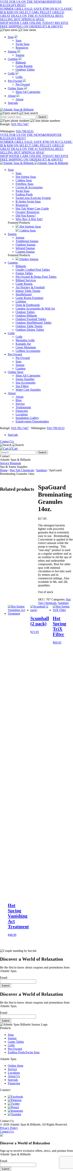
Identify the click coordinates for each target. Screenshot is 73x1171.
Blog (19, 400)
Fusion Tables (24, 273)
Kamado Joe (23, 343)
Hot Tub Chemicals (22, 470)
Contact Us (7, 441)
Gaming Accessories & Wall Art (35, 308)
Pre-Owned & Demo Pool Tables (36, 276)
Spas (11, 37)
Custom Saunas (25, 251)
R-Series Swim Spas (28, 201)
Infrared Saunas (25, 248)
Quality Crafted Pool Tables (33, 269)
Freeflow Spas (24, 183)
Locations (22, 414)
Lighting (21, 301)
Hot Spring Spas (26, 176)
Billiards (21, 62)
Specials (13, 102)
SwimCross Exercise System (33, 198)
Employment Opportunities (32, 421)
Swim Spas (22, 44)
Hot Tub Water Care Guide (32, 208)
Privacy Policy (9, 1128)
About (12, 95)
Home (4, 470)
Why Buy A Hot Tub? (29, 219)
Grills (11, 73)
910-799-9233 (24, 131)
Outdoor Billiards (26, 315)
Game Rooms (24, 66)
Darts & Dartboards (28, 305)
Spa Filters (22, 386)
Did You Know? (26, 215)
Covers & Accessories (29, 187)
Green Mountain (26, 347)
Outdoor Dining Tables (30, 329)
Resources (22, 47)
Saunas (12, 51)
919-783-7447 (20, 124)
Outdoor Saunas (25, 244)
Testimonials (23, 407)
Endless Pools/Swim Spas (24, 1052)
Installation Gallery (27, 418)
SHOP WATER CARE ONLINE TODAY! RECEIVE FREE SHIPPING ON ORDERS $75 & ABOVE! (34, 24)
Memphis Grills (25, 340)
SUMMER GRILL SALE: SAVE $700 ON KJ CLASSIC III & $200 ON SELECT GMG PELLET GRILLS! (36, 10)
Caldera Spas (24, 180)
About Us (14, 1076)
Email (3, 977)
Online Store (15, 88)
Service (20, 403)
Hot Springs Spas (30, 226)
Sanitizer (41, 470)
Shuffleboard (24, 294)
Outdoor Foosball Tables (31, 319)
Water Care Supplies (28, 389)
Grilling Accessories (28, 350)
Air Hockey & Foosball (30, 287)
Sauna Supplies (25, 379)
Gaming (13, 59)
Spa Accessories (25, 382)
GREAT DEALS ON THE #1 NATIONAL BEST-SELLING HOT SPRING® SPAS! (32, 17)
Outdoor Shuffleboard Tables (33, 322)
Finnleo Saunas (28, 259)
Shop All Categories (28, 92)
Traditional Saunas (27, 241)
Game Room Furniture (29, 298)
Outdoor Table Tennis (29, 326)
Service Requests (10, 463)
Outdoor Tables (25, 69)
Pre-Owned (15, 81)
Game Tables (16, 1041)
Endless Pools (24, 194)
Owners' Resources (27, 212)
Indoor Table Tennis (28, 291)
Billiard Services (26, 280)
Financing (22, 410)
